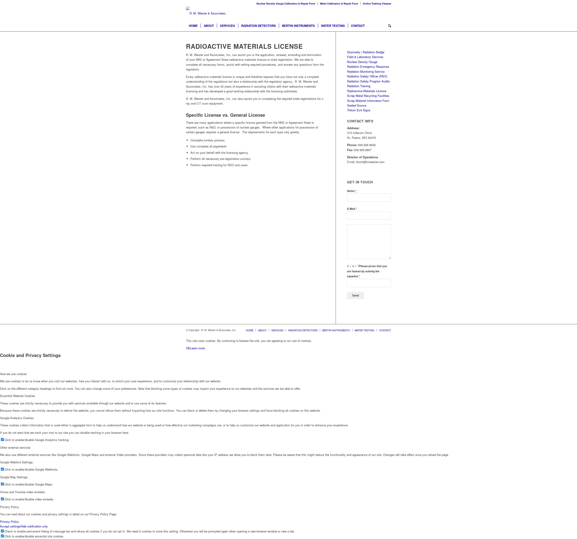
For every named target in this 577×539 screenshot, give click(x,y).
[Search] (388, 25)
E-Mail (352, 209)
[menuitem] (286, 3)
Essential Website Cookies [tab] (17, 396)
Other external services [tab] (15, 447)
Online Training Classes (377, 3)
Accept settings (10, 526)
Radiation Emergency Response (368, 66)
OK (188, 348)
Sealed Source (356, 105)
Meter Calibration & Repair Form (339, 3)
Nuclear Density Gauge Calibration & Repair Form (285, 3)
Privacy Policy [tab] (9, 507)
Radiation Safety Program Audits (368, 81)
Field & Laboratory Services (365, 57)
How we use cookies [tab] (13, 374)
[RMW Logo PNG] (206, 13)
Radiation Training (358, 86)
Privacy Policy (9, 521)
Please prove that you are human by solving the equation (367, 271)
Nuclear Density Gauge (362, 62)
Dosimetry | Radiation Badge (365, 52)
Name (352, 191)
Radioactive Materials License (366, 91)
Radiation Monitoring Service (366, 71)
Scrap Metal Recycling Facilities (368, 95)
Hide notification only (34, 526)
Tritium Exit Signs (358, 110)
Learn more (197, 348)
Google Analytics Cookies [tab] (17, 418)
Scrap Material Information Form (368, 100)
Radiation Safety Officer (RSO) (367, 76)
